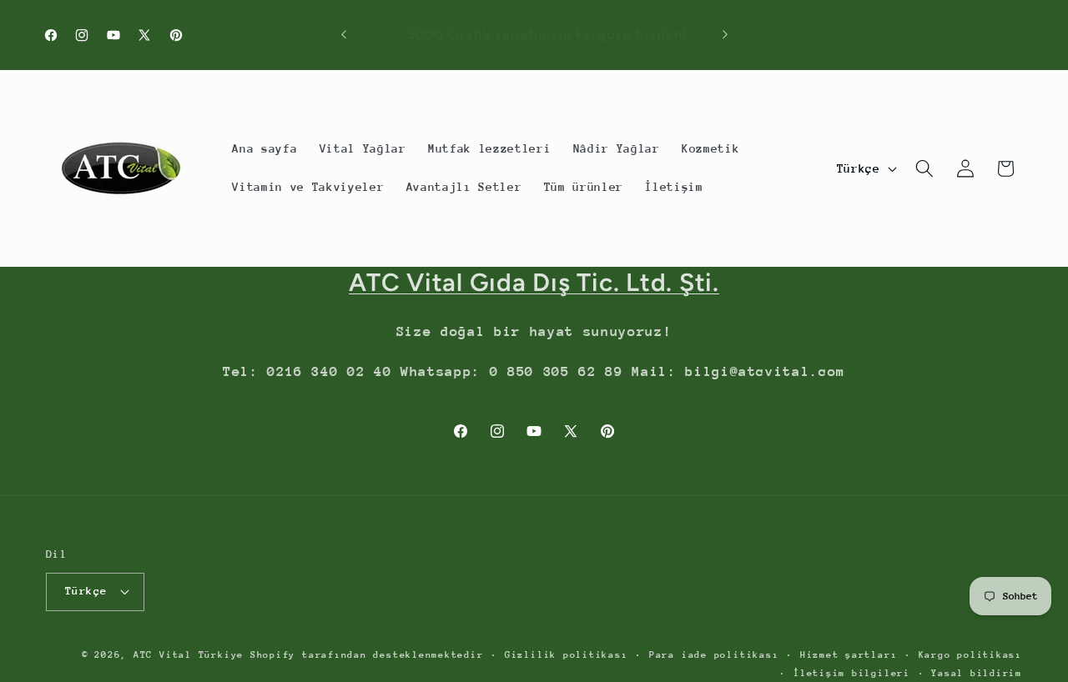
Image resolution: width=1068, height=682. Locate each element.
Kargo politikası (970, 654)
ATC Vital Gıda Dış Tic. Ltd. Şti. (534, 282)
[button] (924, 168)
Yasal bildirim (976, 672)
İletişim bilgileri (851, 672)
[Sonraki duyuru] (725, 35)
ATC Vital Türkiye (189, 654)
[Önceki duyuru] (343, 35)
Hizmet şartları (849, 654)
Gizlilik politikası (566, 654)
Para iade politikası (713, 654)
